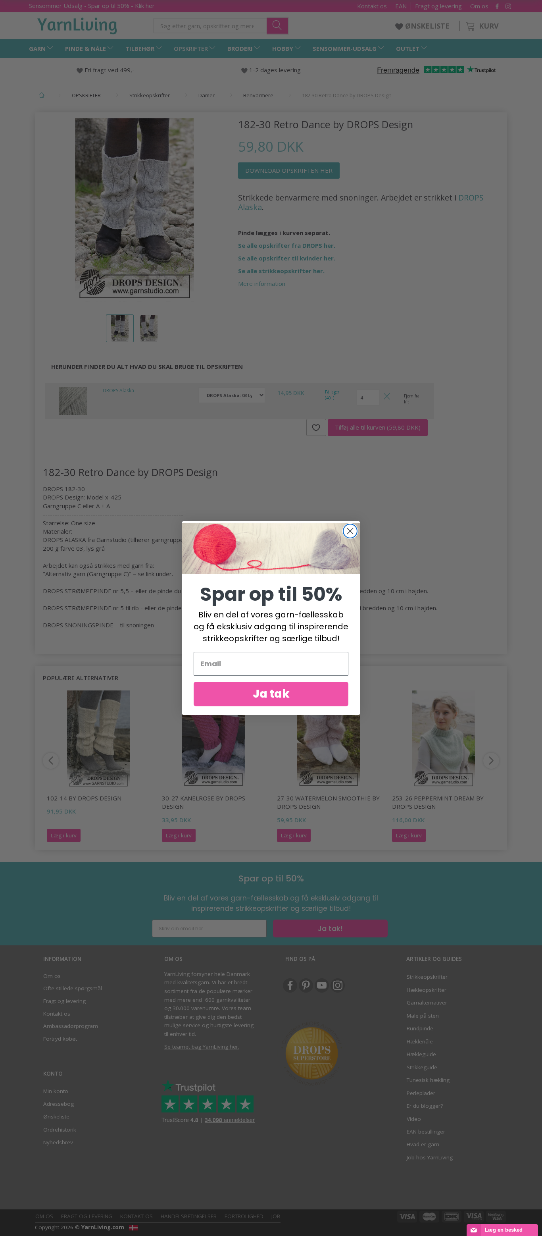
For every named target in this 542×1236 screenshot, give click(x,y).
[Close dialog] (350, 531)
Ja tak (271, 694)
